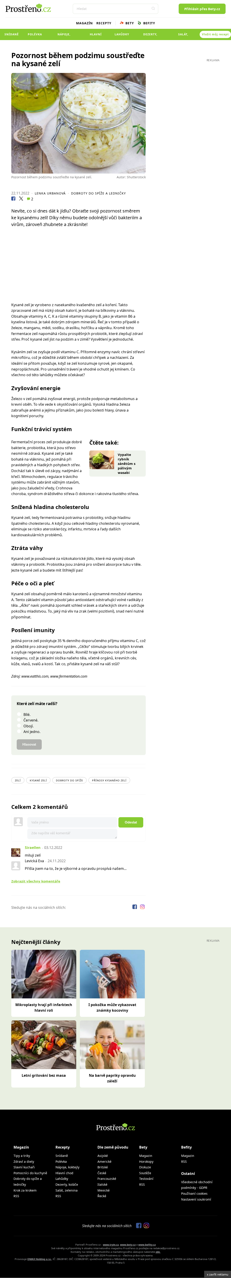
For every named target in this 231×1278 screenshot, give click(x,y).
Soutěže (145, 1173)
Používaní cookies (194, 1193)
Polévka (35, 34)
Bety (129, 23)
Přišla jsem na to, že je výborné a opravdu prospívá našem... (76, 868)
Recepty (103, 23)
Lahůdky (122, 34)
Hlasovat (29, 744)
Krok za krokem (25, 1190)
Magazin (145, 1156)
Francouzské (106, 1178)
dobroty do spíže (69, 780)
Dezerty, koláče (150, 36)
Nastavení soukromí (196, 1199)
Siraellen (33, 847)
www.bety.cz (128, 1244)
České (101, 1173)
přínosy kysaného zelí (109, 780)
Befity (148, 23)
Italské (102, 1184)
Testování (146, 1178)
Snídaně (12, 34)
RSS (16, 1196)
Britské (102, 1167)
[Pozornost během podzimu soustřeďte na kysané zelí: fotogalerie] (78, 123)
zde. (158, 1251)
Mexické (103, 1190)
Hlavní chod (96, 36)
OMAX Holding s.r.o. (39, 1259)
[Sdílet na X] (21, 199)
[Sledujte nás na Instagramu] (142, 907)
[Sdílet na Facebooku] (13, 199)
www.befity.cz (147, 1244)
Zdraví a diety (24, 1161)
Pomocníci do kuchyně (30, 1173)
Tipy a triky (22, 1156)
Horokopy (146, 1161)
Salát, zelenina (183, 36)
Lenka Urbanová (50, 193)
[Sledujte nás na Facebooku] (135, 907)
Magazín (84, 23)
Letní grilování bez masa (44, 1075)
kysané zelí (38, 780)
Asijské (102, 1156)
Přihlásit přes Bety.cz (202, 9)
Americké (104, 1161)
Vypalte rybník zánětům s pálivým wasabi (126, 463)
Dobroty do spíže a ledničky (98, 193)
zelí (18, 780)
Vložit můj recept (215, 34)
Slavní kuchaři (24, 1167)
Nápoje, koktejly (64, 36)
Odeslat (131, 822)
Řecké (101, 1196)
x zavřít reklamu (217, 1274)
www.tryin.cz (111, 1244)
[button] (153, 9)
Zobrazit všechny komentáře (35, 881)
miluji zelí (33, 855)
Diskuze (145, 1167)
